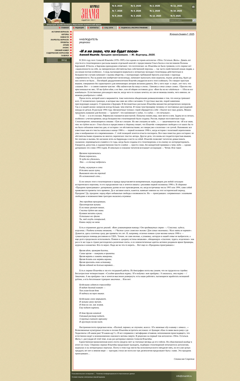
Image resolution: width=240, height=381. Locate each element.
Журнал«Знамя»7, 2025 (182, 34)
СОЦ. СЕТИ (108, 28)
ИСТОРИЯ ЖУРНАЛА (62, 32)
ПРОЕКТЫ (66, 42)
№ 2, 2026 (155, 5)
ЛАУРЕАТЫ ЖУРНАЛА (61, 40)
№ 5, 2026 (136, 5)
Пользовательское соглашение (83, 373)
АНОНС (67, 48)
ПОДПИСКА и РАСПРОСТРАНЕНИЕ (134, 28)
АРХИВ (67, 45)
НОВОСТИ (66, 37)
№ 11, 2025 (176, 5)
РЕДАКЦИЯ (79, 28)
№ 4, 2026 (136, 10)
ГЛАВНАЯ (65, 28)
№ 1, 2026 (155, 10)
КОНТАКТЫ (94, 28)
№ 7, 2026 (117, 10)
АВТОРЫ (66, 34)
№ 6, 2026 (117, 15)
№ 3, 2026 (136, 15)
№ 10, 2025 (176, 10)
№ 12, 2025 (155, 15)
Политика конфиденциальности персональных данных (115, 373)
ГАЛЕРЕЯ (66, 56)
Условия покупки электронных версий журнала (88, 377)
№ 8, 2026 (117, 5)
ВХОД (64, 60)
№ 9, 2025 (176, 15)
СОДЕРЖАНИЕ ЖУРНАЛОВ (59, 53)
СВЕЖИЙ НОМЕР (63, 50)
